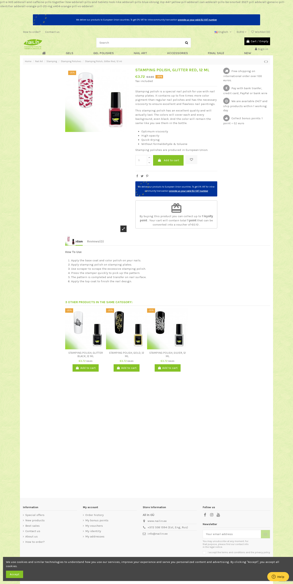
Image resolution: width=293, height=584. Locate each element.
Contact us (52, 32)
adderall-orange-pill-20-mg (33, 6)
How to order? (32, 32)
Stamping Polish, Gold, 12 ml (126, 354)
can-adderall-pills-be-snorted (220, 2)
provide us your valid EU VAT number (197, 20)
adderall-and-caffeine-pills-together (39, 2)
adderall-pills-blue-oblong (140, 2)
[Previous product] (265, 61)
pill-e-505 (6, 2)
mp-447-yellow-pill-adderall (179, 2)
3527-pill (247, 2)
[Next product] (267, 61)
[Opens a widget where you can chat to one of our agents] (278, 577)
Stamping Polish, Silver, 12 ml (167, 354)
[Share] (137, 176)
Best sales (32, 525)
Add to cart (171, 160)
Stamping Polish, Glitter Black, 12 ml (85, 354)
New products (35, 520)
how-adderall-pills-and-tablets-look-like (93, 2)
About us (31, 536)
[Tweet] (142, 176)
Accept (14, 574)
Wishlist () (262, 32)
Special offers (34, 515)
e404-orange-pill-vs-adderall (73, 6)
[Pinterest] (147, 176)
